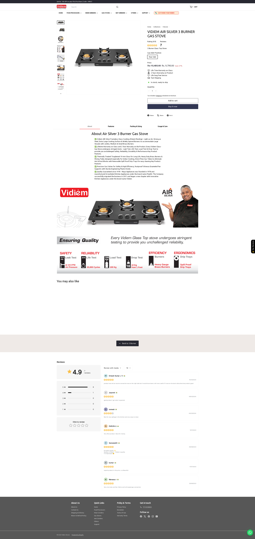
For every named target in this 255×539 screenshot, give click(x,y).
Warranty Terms (122, 515)
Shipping (159, 95)
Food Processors (73, 13)
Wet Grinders (121, 13)
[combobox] (95, 7)
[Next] (61, 93)
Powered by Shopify (77, 535)
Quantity (150, 87)
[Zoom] (103, 57)
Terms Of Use (121, 513)
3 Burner (165, 27)
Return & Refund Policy (78, 515)
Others (134, 13)
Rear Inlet (152, 57)
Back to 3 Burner (129, 343)
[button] (79, 387)
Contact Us (74, 510)
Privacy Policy (121, 507)
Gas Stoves (106, 13)
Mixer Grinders (90, 13)
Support (145, 13)
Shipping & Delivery (77, 513)
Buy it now (172, 106)
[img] (152, 45)
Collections (157, 27)
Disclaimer (120, 510)
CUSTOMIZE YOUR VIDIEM (166, 13)
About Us (74, 507)
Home (61, 13)
